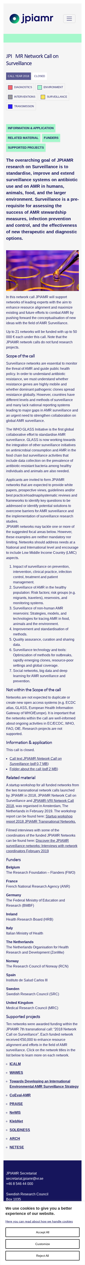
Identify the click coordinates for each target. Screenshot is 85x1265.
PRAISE (16, 1104)
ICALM (15, 1064)
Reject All (42, 1255)
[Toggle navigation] (69, 18)
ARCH (15, 1138)
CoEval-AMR (20, 1095)
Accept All (42, 1232)
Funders (51, 138)
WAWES (16, 1072)
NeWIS (15, 1112)
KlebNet (16, 1121)
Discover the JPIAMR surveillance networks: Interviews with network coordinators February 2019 (41, 846)
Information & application (31, 128)
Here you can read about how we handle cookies (39, 1221)
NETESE (17, 1147)
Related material (23, 138)
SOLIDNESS (20, 1130)
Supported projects (26, 147)
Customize (42, 1244)
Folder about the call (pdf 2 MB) (34, 769)
